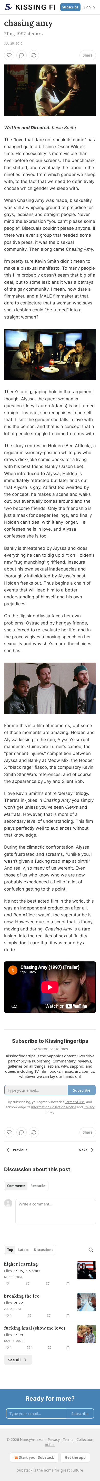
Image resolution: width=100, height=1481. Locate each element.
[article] (50, 1274)
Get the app (75, 1457)
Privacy (54, 1439)
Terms (68, 1439)
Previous (20, 1150)
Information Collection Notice (53, 1107)
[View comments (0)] (21, 55)
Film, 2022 (13, 1302)
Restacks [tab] (38, 1185)
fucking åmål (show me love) (34, 1328)
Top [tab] (10, 1249)
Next (83, 1150)
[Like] (9, 55)
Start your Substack (36, 1457)
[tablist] (26, 1186)
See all (14, 1359)
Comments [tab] (16, 1185)
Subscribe (70, 7)
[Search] (91, 1250)
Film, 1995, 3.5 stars (22, 1270)
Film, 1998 (13, 1334)
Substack (24, 1470)
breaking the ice (21, 1296)
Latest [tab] (23, 1249)
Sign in (89, 7)
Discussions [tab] (43, 1249)
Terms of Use (75, 1102)
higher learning (21, 1264)
